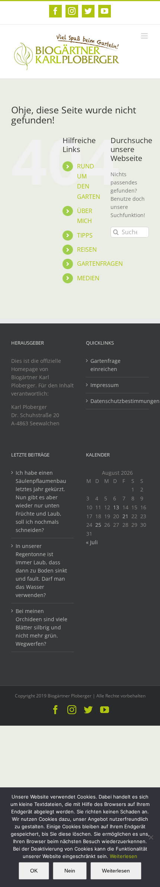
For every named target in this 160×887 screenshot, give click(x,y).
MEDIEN (88, 278)
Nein (69, 871)
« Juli (92, 542)
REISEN (87, 249)
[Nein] (150, 837)
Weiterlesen (123, 856)
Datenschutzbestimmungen (117, 400)
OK (34, 871)
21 (125, 516)
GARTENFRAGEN (100, 263)
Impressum (104, 384)
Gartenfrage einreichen (105, 364)
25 (98, 524)
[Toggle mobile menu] (145, 36)
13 (116, 507)
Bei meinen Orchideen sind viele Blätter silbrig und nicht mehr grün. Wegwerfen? (41, 627)
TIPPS (85, 235)
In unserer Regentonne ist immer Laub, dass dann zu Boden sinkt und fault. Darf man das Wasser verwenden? (41, 570)
